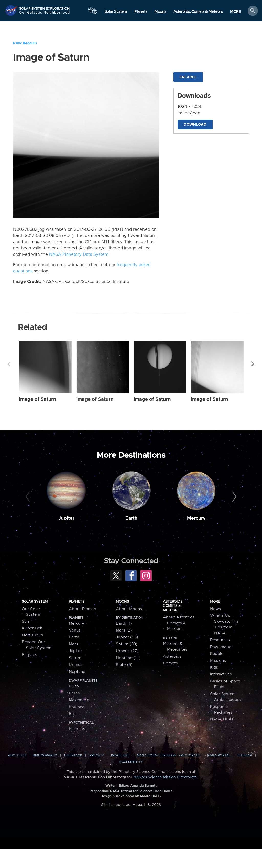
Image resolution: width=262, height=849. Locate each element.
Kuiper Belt (32, 628)
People (216, 654)
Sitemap (245, 755)
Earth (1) (124, 623)
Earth (131, 518)
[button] (235, 11)
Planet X (77, 729)
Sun (25, 621)
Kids (214, 667)
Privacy (97, 755)
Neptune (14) (128, 658)
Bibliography (45, 755)
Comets (170, 663)
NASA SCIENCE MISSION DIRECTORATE (168, 755)
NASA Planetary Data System (78, 254)
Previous (9, 364)
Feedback (73, 755)
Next (253, 364)
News (215, 609)
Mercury (196, 518)
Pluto (74, 686)
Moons (122, 601)
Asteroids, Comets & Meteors (173, 606)
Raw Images (25, 43)
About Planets (82, 609)
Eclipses (29, 655)
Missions (218, 661)
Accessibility (131, 762)
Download (195, 124)
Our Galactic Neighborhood (44, 14)
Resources (220, 640)
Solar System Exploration (44, 6)
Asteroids (172, 656)
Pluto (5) (124, 665)
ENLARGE (188, 77)
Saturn (75, 658)
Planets (76, 601)
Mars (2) (124, 630)
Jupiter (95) (127, 637)
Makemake (79, 700)
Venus (75, 630)
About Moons (129, 609)
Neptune (77, 672)
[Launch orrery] (93, 12)
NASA (12, 10)
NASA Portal (219, 755)
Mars (73, 644)
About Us (17, 755)
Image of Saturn (37, 399)
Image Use (120, 755)
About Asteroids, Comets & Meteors (179, 623)
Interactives (221, 674)
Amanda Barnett (143, 785)
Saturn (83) (126, 644)
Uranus (75, 665)
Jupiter (66, 518)
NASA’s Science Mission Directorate (165, 777)
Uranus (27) (127, 651)
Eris (72, 714)
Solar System (35, 601)
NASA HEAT (222, 719)
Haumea (76, 707)
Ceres (74, 693)
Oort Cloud (32, 635)
